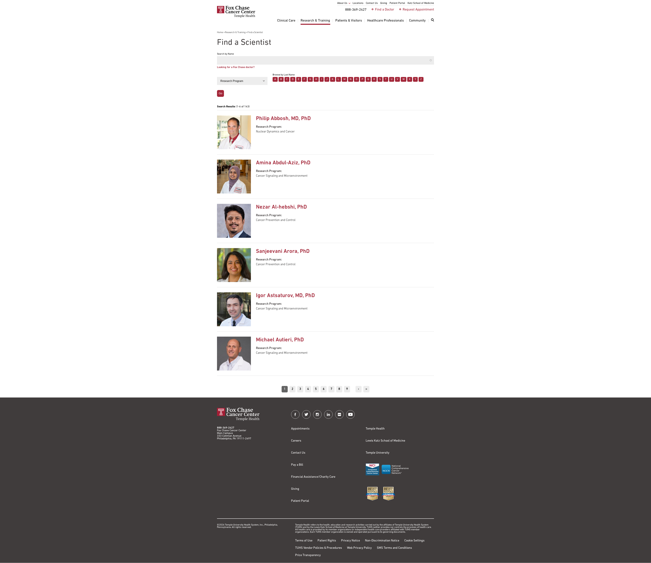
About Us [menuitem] (342, 3)
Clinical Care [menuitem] (286, 20)
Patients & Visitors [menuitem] (348, 20)
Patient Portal (300, 501)
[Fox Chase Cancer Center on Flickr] (339, 414)
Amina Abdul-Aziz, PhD (283, 163)
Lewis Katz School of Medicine (385, 440)
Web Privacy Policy (359, 548)
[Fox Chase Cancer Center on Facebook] (295, 414)
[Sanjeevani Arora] (234, 265)
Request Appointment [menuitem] (418, 9)
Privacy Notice (350, 540)
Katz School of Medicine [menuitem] (421, 3)
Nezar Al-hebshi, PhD (281, 207)
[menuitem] (432, 22)
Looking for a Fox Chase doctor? (235, 67)
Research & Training (235, 32)
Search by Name (225, 54)
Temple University (377, 452)
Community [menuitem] (417, 20)
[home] (236, 17)
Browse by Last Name (284, 75)
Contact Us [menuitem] (372, 3)
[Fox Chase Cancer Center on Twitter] (306, 414)
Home (220, 32)
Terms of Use (303, 540)
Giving (295, 489)
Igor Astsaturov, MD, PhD (285, 295)
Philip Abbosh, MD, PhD (283, 118)
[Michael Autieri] (234, 354)
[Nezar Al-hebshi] (234, 221)
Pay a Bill (297, 465)
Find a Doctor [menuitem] (384, 9)
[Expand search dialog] (432, 20)
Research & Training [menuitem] (315, 20)
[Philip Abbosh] (234, 132)
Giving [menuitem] (383, 3)
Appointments (300, 428)
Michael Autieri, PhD (280, 340)
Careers (296, 440)
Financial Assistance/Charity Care (313, 477)
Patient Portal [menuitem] (397, 3)
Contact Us (298, 452)
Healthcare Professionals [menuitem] (385, 20)
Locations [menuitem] (358, 3)
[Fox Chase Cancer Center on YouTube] (350, 414)
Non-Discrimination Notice (382, 540)
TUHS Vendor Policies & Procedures (318, 548)
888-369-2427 (225, 427)
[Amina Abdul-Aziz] (234, 176)
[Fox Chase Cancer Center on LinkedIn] (328, 414)
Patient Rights (327, 540)
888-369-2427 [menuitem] (356, 10)
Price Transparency (308, 555)
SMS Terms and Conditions (394, 548)
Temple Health (375, 428)
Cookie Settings (414, 540)
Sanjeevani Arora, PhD (283, 251)
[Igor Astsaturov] (234, 309)
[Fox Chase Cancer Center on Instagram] (317, 414)
